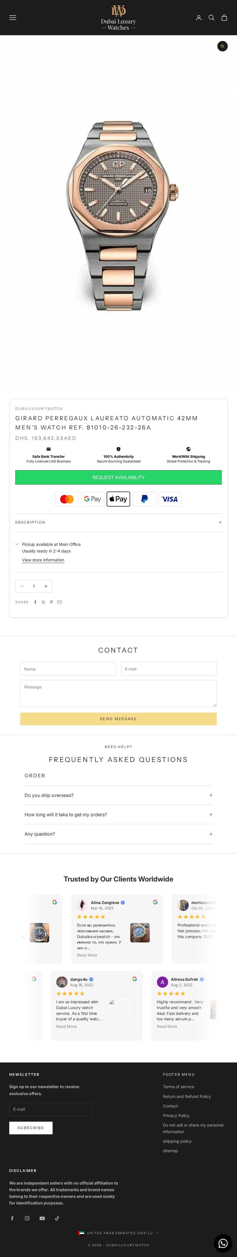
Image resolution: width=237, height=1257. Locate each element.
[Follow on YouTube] (42, 1218)
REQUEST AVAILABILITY (118, 477)
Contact (170, 1105)
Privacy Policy (176, 1115)
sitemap (170, 1150)
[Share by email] (59, 602)
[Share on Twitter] (43, 602)
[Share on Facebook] (35, 602)
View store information (43, 559)
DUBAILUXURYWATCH (39, 408)
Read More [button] (84, 954)
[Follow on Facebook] (12, 1218)
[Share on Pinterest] (51, 602)
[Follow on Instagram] (27, 1218)
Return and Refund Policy (187, 1096)
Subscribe (31, 1127)
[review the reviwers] (51, 902)
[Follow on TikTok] (57, 1218)
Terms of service (178, 1086)
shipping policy (177, 1141)
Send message (118, 718)
